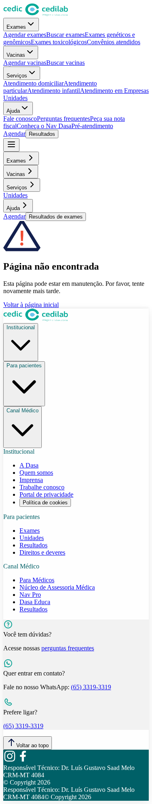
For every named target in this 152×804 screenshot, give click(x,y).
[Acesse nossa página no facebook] (22, 760)
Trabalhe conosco (41, 487)
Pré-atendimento (92, 125)
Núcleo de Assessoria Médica (57, 587)
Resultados (42, 134)
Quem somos (36, 472)
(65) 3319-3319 (91, 687)
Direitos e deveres (42, 552)
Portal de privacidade (46, 494)
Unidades (15, 97)
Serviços (16, 76)
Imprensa (31, 479)
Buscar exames (65, 34)
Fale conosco (20, 118)
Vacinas (15, 55)
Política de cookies (45, 503)
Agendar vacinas (24, 62)
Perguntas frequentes (63, 118)
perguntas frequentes (67, 648)
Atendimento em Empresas (114, 90)
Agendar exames (24, 34)
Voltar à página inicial (31, 304)
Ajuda (13, 111)
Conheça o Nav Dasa (44, 125)
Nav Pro (30, 594)
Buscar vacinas (65, 62)
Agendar (14, 133)
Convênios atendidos (113, 42)
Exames (16, 27)
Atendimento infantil (53, 90)
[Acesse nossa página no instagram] (9, 760)
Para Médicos (36, 580)
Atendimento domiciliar (33, 83)
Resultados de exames (56, 217)
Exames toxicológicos (59, 42)
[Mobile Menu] (11, 145)
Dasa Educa (34, 601)
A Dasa (29, 465)
